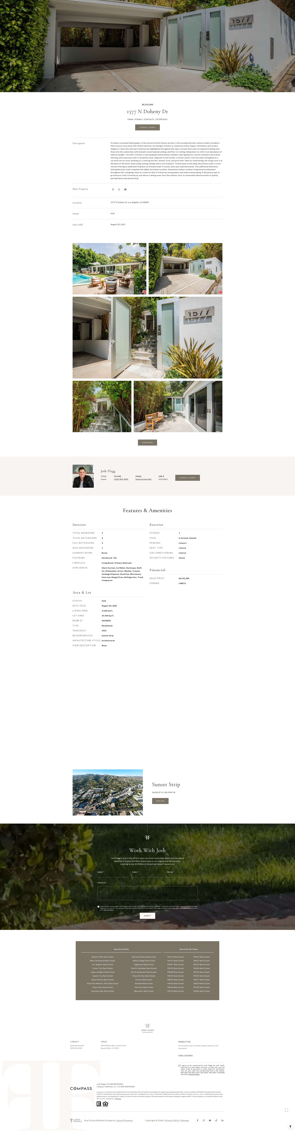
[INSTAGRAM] (203, 1120)
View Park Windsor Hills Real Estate (103, 983)
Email (135, 872)
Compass (100, 1092)
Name (100, 872)
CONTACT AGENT (187, 478)
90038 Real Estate (201, 983)
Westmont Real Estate (144, 991)
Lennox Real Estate (143, 980)
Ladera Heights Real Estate (103, 972)
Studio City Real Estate (103, 976)
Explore (160, 801)
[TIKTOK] (216, 1120)
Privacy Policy (109, 910)
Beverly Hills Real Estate (103, 957)
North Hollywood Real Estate (144, 972)
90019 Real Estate (201, 976)
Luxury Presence (124, 1120)
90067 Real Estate (175, 964)
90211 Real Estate (175, 961)
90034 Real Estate (175, 983)
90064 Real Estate (175, 987)
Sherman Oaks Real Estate (102, 991)
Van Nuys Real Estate (144, 987)
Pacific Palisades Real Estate (144, 968)
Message (101, 883)
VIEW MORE (147, 442)
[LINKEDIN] (222, 1120)
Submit (147, 916)
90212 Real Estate (175, 957)
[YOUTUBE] (210, 1120)
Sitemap (118, 1099)
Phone (170, 872)
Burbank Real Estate (144, 983)
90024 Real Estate (175, 976)
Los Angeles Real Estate (102, 964)
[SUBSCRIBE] (222, 1072)
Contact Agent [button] (147, 127)
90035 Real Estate (175, 968)
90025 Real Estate (201, 961)
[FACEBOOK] (197, 1120)
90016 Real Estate (201, 972)
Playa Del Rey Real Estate (143, 976)
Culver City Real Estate (102, 968)
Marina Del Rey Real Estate (144, 957)
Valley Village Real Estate (144, 961)
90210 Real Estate (175, 991)
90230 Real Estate (201, 987)
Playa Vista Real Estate (102, 987)
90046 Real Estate (201, 968)
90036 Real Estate (201, 957)
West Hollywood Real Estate (102, 961)
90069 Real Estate (175, 980)
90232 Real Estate (201, 964)
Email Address (185, 1056)
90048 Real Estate (175, 972)
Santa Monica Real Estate (102, 980)
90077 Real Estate (201, 980)
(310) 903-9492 (121, 479)
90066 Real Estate (201, 991)
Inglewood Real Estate (144, 964)
